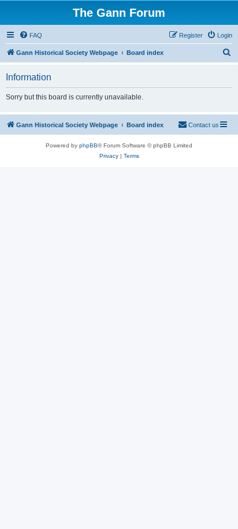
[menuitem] (30, 35)
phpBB (88, 145)
